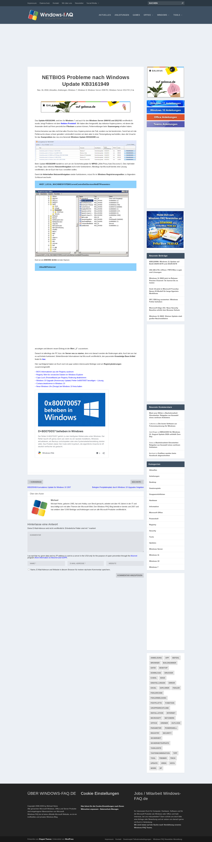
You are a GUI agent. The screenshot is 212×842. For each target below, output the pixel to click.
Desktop (152, 482)
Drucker (169, 673)
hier (44, 359)
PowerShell (171, 728)
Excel (153, 688)
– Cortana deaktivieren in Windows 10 (50, 383)
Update (154, 763)
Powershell (153, 519)
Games (136, 15)
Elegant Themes (45, 839)
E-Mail (154, 678)
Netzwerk (169, 718)
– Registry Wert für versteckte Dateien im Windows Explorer (59, 375)
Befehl (175, 658)
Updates (152, 543)
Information (154, 506)
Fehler (176, 688)
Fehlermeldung (158, 698)
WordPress (69, 839)
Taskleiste (156, 748)
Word (153, 768)
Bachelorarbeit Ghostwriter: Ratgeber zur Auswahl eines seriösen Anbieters (163, 415)
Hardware (153, 500)
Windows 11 (154, 555)
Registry (152, 525)
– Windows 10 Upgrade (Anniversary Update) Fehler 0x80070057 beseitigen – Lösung (69, 380)
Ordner (164, 723)
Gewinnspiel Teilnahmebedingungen (137, 839)
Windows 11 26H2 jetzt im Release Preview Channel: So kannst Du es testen (163, 280)
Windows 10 (154, 561)
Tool (153, 758)
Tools (176, 15)
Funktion (169, 703)
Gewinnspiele (155, 488)
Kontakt (56, 3)
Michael (54, 500)
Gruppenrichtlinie (160, 708)
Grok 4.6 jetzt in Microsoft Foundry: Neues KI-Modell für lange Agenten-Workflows (164, 291)
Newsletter (79, 3)
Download (156, 673)
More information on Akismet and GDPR (51, 558)
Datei (153, 668)
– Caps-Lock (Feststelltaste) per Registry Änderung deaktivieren (60, 378)
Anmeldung (156, 658)
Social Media (91, 3)
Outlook (176, 723)
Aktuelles (105, 15)
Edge (162, 678)
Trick (172, 758)
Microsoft (156, 718)
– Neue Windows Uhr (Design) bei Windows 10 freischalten (58, 386)
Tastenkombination (160, 753)
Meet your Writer (156, 413)
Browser (155, 663)
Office (147, 15)
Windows (162, 15)
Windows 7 (72, 90)
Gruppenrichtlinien (157, 494)
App (167, 658)
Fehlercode (156, 693)
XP (161, 768)
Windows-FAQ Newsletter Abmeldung (167, 839)
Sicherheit (156, 738)
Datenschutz (45, 3)
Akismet (134, 556)
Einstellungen (158, 683)
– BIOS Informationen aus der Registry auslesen (54, 372)
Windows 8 (82, 90)
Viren (163, 763)
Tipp (175, 753)
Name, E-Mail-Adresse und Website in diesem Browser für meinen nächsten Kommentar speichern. (70, 570)
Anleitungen (122, 15)
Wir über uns (67, 3)
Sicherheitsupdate (160, 743)
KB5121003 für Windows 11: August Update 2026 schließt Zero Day (165, 434)
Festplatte (156, 703)
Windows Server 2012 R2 (119, 90)
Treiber (163, 758)
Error (172, 683)
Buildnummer (169, 663)
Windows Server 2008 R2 (98, 90)
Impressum (32, 3)
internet (171, 713)
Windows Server (156, 549)
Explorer (164, 688)
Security (152, 531)
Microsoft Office (156, 512)
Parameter (156, 728)
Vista (172, 763)
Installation (157, 713)
